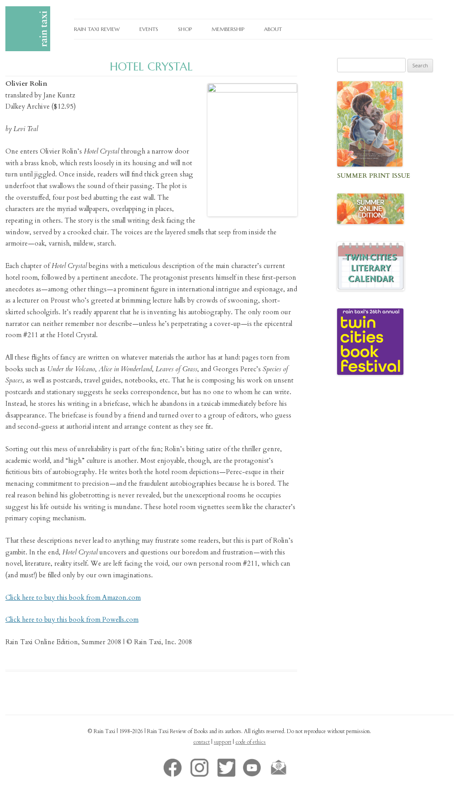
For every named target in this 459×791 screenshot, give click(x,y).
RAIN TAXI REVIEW (97, 29)
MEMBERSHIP (228, 29)
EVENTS (148, 29)
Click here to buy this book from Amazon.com (73, 597)
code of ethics (250, 742)
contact (201, 742)
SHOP (185, 29)
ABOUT (273, 29)
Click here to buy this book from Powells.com (72, 619)
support (222, 742)
